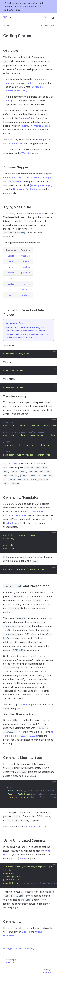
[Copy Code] (52, 354)
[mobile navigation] (52, 17)
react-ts (26, 267)
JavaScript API (15, 143)
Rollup (9, 100)
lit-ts (26, 278)
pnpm (22, 858)
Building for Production (25, 189)
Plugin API (44, 139)
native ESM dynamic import (38, 177)
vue (11, 261)
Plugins (24, 125)
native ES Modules (13, 177)
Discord (26, 931)
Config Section (42, 125)
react (10, 267)
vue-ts (26, 261)
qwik (11, 295)
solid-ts (26, 289)
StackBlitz (35, 213)
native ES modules (37, 83)
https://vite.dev (12, 10)
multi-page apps (31, 704)
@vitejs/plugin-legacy (41, 185)
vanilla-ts (25, 256)
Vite (10, 17)
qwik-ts (26, 295)
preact (11, 272)
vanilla (11, 256)
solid (11, 289)
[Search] (45, 17)
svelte (11, 284)
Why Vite (26, 153)
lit (11, 278)
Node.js (21, 327)
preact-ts (25, 272)
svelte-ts (25, 284)
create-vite (14, 463)
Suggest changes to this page (20, 948)
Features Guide (27, 118)
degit (10, 523)
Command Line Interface (39, 826)
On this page (46, 25)
